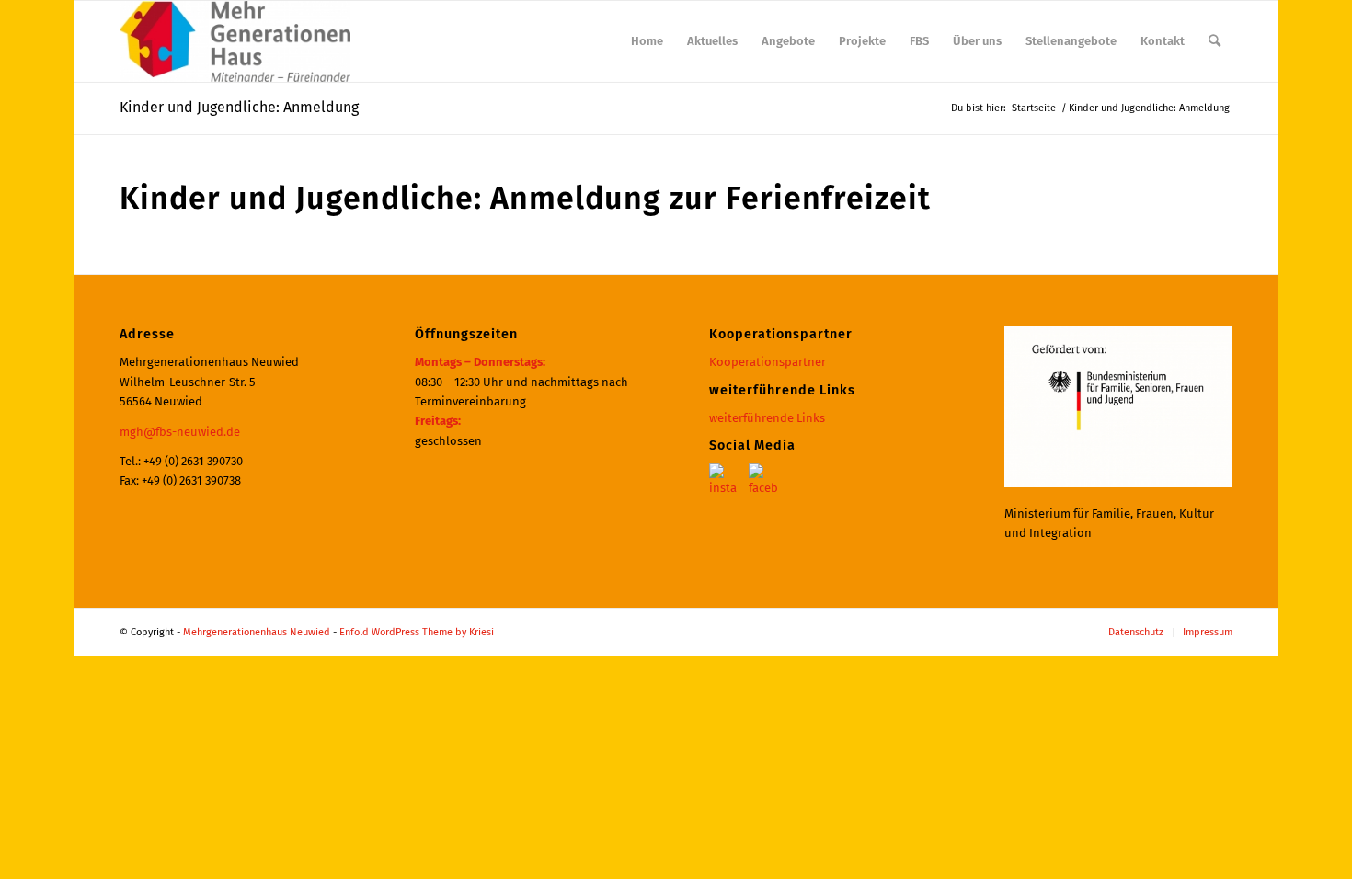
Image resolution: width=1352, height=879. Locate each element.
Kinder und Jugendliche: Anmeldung (239, 107)
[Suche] (1214, 41)
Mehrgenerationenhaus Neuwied (256, 632)
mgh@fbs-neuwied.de (180, 432)
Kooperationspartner (767, 362)
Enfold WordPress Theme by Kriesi (416, 632)
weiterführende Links (767, 418)
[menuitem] (647, 41)
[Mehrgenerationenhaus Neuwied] (235, 41)
